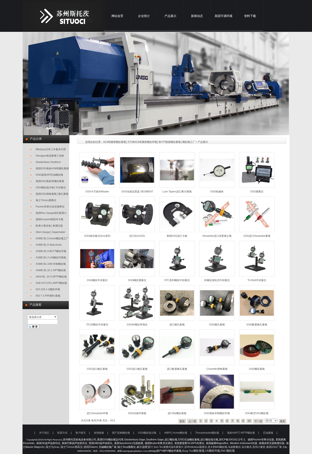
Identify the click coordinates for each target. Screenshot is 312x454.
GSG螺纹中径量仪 (97, 280)
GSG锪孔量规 (217, 324)
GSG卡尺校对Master (97, 191)
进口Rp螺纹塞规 (177, 413)
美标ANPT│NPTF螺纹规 (241, 432)
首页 (182, 421)
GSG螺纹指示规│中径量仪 (51, 187)
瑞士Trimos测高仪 (46, 200)
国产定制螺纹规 (121, 432)
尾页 (282, 421)
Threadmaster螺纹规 (207, 432)
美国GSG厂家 (274, 447)
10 (249, 420)
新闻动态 (197, 16)
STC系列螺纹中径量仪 (177, 280)
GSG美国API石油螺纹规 (49, 174)
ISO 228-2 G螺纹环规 (48, 289)
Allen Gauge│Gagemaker (50, 232)
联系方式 (62, 432)
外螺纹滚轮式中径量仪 (217, 280)
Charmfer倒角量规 (217, 368)
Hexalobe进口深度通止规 (217, 235)
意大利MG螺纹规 (217, 447)
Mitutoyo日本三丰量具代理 (51, 149)
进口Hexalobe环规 (97, 413)
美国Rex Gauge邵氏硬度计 (51, 213)
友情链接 (99, 432)
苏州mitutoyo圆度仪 (195, 447)
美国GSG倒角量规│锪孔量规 (52, 193)
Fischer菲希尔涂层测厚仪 (50, 206)
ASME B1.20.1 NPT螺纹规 (51, 270)
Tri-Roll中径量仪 (256, 280)
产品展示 (170, 16)
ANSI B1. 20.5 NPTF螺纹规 (51, 276)
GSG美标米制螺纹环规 (217, 413)
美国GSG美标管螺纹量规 (50, 181)
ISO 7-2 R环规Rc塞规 (48, 295)
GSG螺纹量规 (257, 368)
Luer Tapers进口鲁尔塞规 (177, 191)
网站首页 (117, 16)
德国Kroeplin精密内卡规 (49, 219)
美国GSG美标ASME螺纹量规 (52, 168)
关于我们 (44, 432)
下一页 (258, 421)
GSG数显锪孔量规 (256, 324)
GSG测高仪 (256, 191)
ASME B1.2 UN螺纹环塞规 (51, 257)
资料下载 (250, 16)
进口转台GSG (137, 235)
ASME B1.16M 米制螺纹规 (51, 263)
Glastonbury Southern (48, 162)
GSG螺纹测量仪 (137, 280)
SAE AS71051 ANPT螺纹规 (51, 283)
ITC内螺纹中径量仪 (97, 324)
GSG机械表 (216, 191)
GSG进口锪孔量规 (97, 368)
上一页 (192, 421)
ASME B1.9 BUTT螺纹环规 (51, 251)
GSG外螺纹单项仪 (137, 324)
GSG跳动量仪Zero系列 (97, 235)
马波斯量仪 (234, 447)
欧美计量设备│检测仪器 (49, 225)
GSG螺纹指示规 (147, 432)
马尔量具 (247, 447)
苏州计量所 (259, 447)
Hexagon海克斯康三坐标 (50, 155)
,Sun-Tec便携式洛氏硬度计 (168, 447)
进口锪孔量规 (177, 324)
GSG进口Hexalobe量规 (256, 235)
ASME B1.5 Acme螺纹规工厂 (52, 238)
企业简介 (144, 16)
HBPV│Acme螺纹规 (175, 432)
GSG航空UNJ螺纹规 (256, 413)
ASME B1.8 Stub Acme (49, 244)
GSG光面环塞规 (137, 413)
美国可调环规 (223, 16)
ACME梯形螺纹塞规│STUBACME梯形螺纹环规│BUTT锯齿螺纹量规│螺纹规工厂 (149, 141)
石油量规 (268, 432)
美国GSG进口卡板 (177, 235)
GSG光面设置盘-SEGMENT (137, 191)
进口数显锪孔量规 (177, 368)
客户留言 (81, 432)
